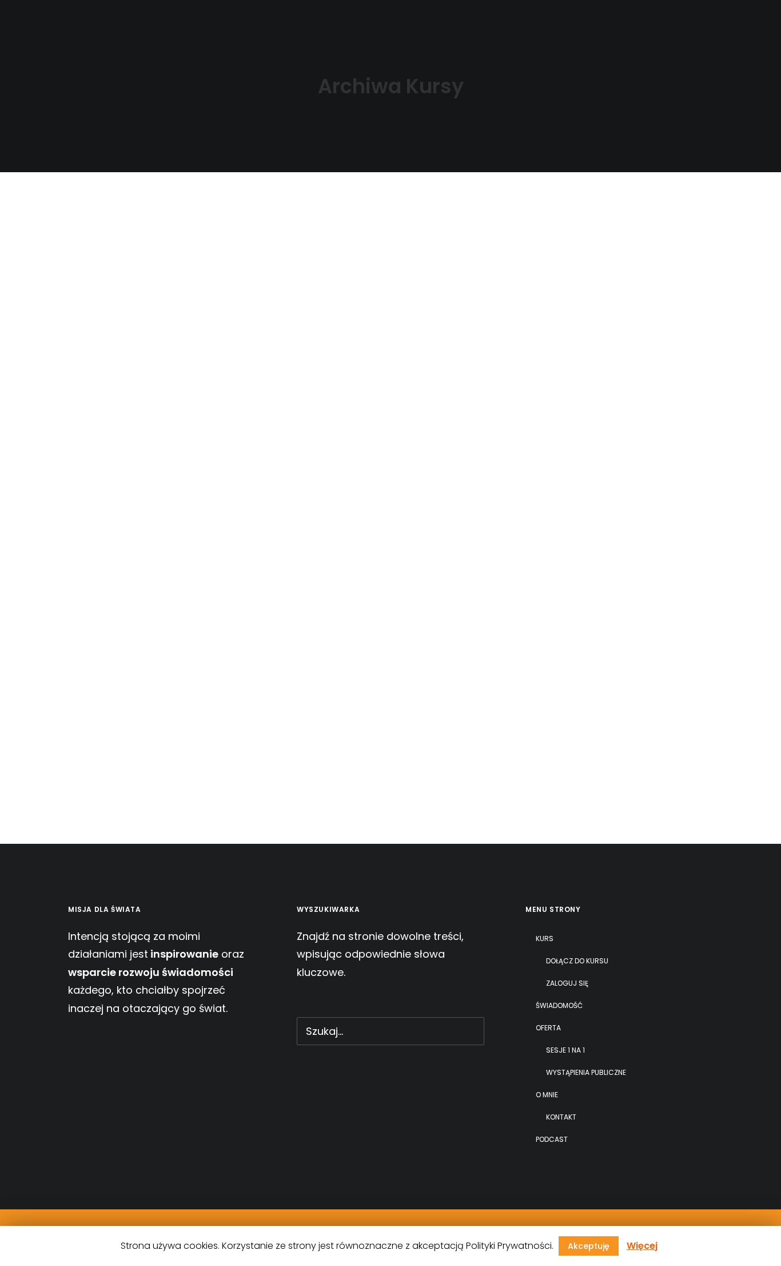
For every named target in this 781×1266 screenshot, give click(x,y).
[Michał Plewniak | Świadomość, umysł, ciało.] (54, 21)
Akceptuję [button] (588, 1246)
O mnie (445, 22)
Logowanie (690, 22)
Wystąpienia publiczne (586, 1072)
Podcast (517, 22)
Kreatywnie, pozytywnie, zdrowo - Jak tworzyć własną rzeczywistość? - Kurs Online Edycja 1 (378, 679)
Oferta (376, 22)
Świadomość (302, 22)
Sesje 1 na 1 (565, 1050)
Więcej (642, 1245)
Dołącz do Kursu (577, 961)
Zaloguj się (567, 983)
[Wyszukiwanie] (753, 21)
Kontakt (561, 1117)
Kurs (223, 22)
